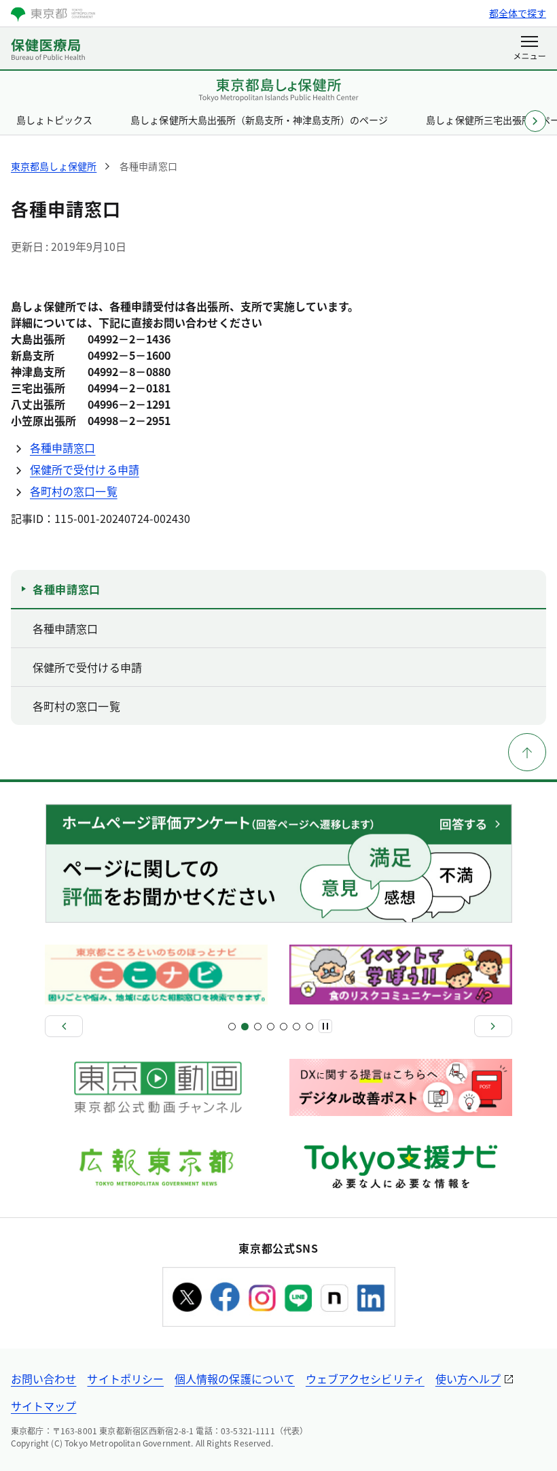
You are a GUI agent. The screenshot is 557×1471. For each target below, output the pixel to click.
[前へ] (64, 1026)
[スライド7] (270, 1026)
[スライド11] (296, 1026)
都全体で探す (517, 13)
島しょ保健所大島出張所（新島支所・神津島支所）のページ (259, 119)
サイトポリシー (125, 1378)
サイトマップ (43, 1406)
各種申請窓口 (62, 447)
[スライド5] (258, 1026)
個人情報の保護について (235, 1378)
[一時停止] (325, 1026)
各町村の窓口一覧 (74, 491)
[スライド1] (232, 1026)
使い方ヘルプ (468, 1378)
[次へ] (493, 1026)
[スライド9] (283, 1026)
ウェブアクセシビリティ (365, 1378)
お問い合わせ (43, 1378)
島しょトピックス (54, 119)
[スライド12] (309, 1026)
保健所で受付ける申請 (84, 469)
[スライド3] (245, 1026)
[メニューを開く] (529, 49)
